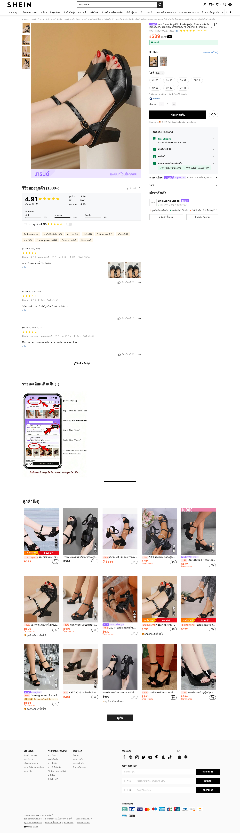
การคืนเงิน (52, 763)
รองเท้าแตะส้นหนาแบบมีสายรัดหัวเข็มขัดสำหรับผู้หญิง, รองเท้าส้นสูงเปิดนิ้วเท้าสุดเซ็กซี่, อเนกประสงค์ (159, 692)
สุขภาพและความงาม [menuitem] (189, 12)
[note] (41, 553)
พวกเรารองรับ (127, 804)
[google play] (185, 759)
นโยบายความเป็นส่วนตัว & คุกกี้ (58, 819)
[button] (224, 5)
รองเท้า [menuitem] (149, 12)
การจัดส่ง (52, 755)
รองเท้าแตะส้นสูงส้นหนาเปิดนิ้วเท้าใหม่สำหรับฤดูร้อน (159, 624)
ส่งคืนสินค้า (53, 759)
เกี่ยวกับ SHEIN (30, 755)
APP (179, 751)
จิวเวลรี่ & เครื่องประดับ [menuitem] (112, 12)
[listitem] (41, 539)
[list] (148, 757)
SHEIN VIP (53, 779)
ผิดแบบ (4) (86, 240)
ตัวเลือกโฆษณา (83, 823)
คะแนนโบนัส (78, 763)
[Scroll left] (226, 12)
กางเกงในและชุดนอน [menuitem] (166, 12)
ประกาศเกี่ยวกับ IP (53, 823)
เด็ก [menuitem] (141, 12)
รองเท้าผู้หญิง (56, 19)
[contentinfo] (171, 809)
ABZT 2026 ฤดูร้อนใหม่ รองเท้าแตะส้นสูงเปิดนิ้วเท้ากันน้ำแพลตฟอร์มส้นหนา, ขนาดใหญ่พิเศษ (81, 692)
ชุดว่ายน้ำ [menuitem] (82, 12)
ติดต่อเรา (76, 755)
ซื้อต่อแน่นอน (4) (31, 234)
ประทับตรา (68, 823)
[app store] (179, 759)
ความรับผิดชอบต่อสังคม (34, 767)
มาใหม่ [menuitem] (43, 12)
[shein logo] (19, 4)
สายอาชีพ (28, 771)
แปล (24, 267)
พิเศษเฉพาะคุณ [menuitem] (30, 12)
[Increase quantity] (174, 104)
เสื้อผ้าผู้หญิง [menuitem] (69, 12)
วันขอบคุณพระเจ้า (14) (47, 240)
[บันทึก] (213, 114)
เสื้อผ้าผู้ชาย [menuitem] (131, 12)
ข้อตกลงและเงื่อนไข (84, 819)
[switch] (69, 224)
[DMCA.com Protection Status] (132, 816)
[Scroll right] (230, 12)
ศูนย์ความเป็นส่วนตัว (33, 819)
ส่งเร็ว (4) (88, 234)
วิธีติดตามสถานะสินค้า (57, 771)
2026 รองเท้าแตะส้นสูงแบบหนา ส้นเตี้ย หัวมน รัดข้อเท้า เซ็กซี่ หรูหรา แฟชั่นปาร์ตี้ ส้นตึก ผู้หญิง (159, 557)
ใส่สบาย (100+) (69, 240)
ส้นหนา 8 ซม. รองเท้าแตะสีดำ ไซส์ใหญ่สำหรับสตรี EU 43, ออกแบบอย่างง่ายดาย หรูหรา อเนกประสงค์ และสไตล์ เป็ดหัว (120, 557)
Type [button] (158, 73)
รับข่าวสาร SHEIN (129, 766)
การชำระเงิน (78, 759)
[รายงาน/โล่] (139, 282)
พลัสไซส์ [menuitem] (94, 12)
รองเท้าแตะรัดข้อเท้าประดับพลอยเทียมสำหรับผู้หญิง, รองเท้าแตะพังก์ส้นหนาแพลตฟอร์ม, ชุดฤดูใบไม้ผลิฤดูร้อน (81, 624)
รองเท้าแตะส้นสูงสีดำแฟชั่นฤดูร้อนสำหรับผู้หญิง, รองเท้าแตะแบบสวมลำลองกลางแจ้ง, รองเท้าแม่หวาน (80, 557)
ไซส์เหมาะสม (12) (104, 234)
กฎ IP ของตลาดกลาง (33, 823)
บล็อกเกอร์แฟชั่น (31, 763)
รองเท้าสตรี (44, 19)
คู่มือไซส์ (51, 775)
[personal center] (205, 5)
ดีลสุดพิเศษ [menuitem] (55, 12)
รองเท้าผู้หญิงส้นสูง (72, 19)
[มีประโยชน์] (119, 282)
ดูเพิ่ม (120, 717)
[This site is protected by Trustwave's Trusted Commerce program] (124, 816)
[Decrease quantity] (161, 104)
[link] (211, 4)
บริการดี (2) (123, 234)
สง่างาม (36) (72, 234)
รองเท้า (34, 19)
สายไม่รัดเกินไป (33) (53, 234)
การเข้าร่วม (28, 759)
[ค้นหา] (160, 4)
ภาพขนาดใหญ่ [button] (210, 52)
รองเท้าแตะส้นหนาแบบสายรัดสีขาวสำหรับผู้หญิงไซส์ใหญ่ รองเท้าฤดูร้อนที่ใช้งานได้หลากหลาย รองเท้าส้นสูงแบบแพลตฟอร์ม (120, 692)
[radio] (153, 61)
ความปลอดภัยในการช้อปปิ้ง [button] (170, 163)
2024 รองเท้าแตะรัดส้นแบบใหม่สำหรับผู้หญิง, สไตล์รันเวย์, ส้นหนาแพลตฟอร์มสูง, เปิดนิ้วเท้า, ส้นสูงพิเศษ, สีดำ (120, 627)
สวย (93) (28, 240)
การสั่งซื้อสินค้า (54, 767)
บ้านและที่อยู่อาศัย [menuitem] (210, 12)
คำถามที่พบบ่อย (79, 767)
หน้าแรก (25, 19)
